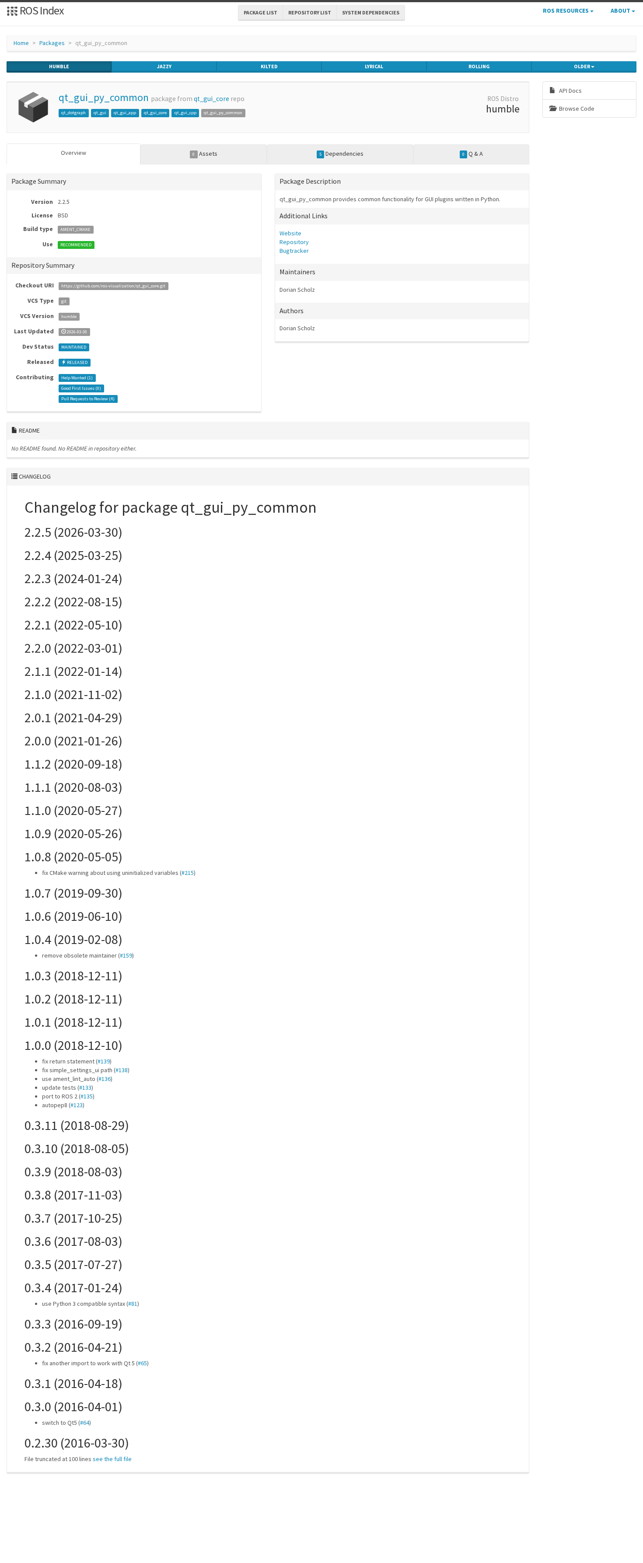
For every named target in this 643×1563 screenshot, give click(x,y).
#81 (132, 1304)
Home (21, 43)
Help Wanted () (77, 378)
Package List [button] (260, 12)
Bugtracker (294, 251)
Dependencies (341, 153)
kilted (269, 66)
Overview (73, 153)
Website (290, 233)
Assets (204, 153)
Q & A (472, 153)
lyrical (374, 66)
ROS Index (41, 10)
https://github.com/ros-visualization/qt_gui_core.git (113, 286)
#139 (104, 1061)
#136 (104, 1079)
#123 (76, 1105)
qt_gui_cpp (185, 112)
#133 (85, 1087)
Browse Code (576, 108)
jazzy (164, 66)
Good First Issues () (81, 388)
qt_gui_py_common (104, 97)
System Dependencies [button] (370, 12)
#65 (142, 1363)
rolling (479, 66)
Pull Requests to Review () (88, 399)
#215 (188, 873)
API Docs (570, 90)
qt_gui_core (211, 98)
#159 (126, 955)
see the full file (112, 1459)
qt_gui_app (125, 112)
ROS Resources (566, 10)
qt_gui (100, 112)
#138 (121, 1070)
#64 (84, 1423)
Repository (294, 242)
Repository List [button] (309, 12)
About (621, 10)
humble (59, 66)
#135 (86, 1096)
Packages (52, 43)
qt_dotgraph (73, 112)
